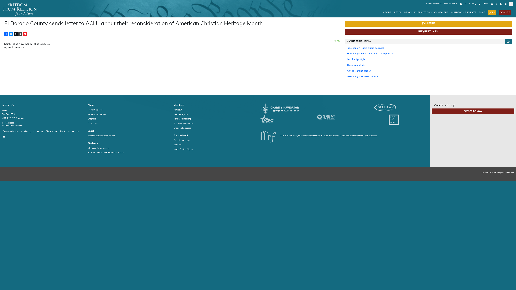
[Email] (505, 4)
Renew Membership (182, 119)
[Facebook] (461, 4)
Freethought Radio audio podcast (365, 48)
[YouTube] (492, 4)
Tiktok (485, 4)
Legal (398, 12)
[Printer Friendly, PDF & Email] (337, 40)
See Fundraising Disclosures (12, 125)
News (408, 12)
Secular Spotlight (356, 59)
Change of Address (182, 128)
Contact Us (8, 105)
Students (93, 143)
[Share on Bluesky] (11, 34)
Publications (423, 12)
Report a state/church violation (101, 136)
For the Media (181, 135)
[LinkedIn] (501, 4)
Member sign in (450, 4)
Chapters (92, 119)
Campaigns (441, 12)
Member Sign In (181, 115)
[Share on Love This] (25, 34)
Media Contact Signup (183, 149)
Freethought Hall (95, 110)
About (387, 12)
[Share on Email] (20, 34)
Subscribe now (473, 111)
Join (492, 12)
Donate (505, 12)
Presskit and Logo (181, 140)
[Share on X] (16, 34)
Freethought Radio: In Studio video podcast (370, 54)
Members (179, 105)
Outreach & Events (463, 12)
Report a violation (434, 4)
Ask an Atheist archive (359, 71)
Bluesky (472, 4)
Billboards (178, 145)
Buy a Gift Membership (184, 124)
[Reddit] (496, 4)
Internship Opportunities (98, 148)
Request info (428, 31)
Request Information (97, 115)
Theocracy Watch (356, 65)
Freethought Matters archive (362, 76)
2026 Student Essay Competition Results (106, 153)
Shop (482, 12)
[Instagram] (465, 4)
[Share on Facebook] (6, 34)
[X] (479, 4)
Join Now (178, 110)
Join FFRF (428, 23)
